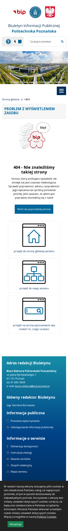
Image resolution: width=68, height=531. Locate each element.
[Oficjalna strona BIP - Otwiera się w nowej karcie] (19, 12)
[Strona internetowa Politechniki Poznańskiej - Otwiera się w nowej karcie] (35, 12)
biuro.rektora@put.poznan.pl (32, 386)
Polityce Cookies (46, 517)
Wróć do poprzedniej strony (34, 209)
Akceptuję (16, 524)
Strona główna (10, 99)
